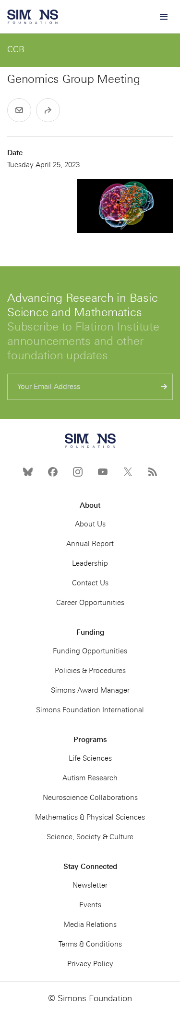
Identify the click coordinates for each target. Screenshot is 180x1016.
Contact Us (90, 583)
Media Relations (90, 924)
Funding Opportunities (90, 651)
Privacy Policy (90, 963)
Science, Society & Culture (90, 837)
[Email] (19, 110)
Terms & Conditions (90, 944)
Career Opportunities (90, 602)
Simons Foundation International (90, 710)
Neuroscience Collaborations (90, 797)
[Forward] (48, 110)
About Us (90, 524)
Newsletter (90, 885)
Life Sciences (90, 758)
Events (90, 905)
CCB (15, 49)
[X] (127, 472)
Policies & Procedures (90, 670)
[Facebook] (53, 472)
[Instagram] (78, 472)
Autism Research (90, 778)
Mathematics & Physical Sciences (90, 817)
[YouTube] (103, 472)
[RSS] (152, 472)
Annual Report (90, 543)
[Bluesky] (28, 472)
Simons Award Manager (90, 690)
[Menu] (163, 17)
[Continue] (164, 387)
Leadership (90, 563)
